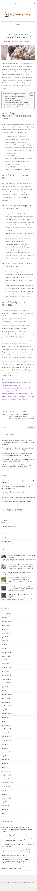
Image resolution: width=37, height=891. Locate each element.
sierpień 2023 (5, 683)
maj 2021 (4, 756)
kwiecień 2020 (6, 806)
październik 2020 (7, 783)
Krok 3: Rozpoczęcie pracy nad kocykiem (16, 102)
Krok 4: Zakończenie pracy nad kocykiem (16, 104)
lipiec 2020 (5, 794)
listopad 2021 (5, 733)
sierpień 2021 (5, 744)
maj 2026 (4, 618)
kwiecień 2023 (6, 694)
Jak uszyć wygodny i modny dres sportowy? (15, 835)
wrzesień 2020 (6, 786)
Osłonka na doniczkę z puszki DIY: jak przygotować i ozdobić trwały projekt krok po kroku (18, 465)
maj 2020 (4, 802)
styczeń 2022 (5, 725)
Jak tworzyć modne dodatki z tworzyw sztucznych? (18, 497)
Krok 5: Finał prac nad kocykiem (13, 107)
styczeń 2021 (5, 771)
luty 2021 (4, 767)
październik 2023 (7, 675)
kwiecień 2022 (6, 713)
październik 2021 (6, 736)
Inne (2, 534)
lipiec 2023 (4, 687)
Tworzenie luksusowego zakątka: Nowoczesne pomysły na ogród (22, 418)
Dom (3, 530)
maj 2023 (4, 690)
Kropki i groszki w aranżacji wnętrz (20, 565)
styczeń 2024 (5, 664)
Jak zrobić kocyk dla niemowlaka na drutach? (16, 501)
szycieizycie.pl (28, 41)
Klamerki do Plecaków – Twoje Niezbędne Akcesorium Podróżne (14, 413)
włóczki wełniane (11, 153)
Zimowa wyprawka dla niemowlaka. (14, 399)
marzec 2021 (5, 763)
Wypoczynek (5, 541)
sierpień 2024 (5, 648)
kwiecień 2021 (6, 760)
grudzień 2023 (6, 667)
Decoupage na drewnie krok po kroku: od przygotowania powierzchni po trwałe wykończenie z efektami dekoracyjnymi (15, 861)
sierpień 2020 (6, 790)
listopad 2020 (5, 779)
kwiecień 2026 (6, 621)
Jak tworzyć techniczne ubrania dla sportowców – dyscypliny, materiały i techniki (17, 867)
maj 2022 (4, 710)
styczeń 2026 (5, 633)
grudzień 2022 (6, 706)
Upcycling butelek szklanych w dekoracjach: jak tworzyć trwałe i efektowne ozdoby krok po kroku (18, 449)
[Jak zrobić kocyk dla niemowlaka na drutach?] (18, 52)
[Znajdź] (34, 3)
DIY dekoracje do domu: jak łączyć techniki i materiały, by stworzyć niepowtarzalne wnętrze (17, 851)
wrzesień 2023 (6, 679)
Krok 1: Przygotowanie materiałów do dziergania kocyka (15, 97)
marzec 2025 (5, 641)
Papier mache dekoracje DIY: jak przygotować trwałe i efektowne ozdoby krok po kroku (16, 454)
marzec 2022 (5, 717)
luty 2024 (4, 660)
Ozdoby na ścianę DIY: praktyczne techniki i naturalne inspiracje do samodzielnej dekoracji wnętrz (16, 829)
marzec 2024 (5, 656)
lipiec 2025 (4, 637)
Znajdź (31, 427)
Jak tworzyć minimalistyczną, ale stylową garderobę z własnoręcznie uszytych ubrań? (18, 839)
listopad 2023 (5, 671)
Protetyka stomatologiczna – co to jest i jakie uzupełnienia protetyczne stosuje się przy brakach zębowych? (18, 442)
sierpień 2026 (5, 614)
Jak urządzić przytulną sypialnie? (19, 587)
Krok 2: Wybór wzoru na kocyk (13, 100)
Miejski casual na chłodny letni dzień (13, 855)
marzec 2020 (5, 809)
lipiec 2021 (4, 748)
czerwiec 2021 (6, 752)
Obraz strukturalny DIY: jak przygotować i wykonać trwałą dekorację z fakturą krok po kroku (18, 460)
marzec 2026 (5, 625)
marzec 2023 (5, 698)
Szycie (18, 25)
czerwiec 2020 (6, 798)
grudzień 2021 (6, 729)
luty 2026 (4, 629)
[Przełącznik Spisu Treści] (30, 94)
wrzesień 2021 (6, 740)
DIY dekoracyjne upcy (8, 526)
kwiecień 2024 (6, 652)
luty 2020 (4, 813)
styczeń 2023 (5, 702)
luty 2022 (4, 721)
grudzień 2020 (6, 775)
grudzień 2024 (6, 644)
